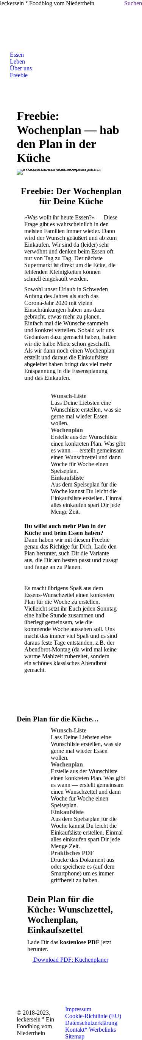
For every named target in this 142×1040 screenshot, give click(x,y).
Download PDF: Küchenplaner (70, 959)
